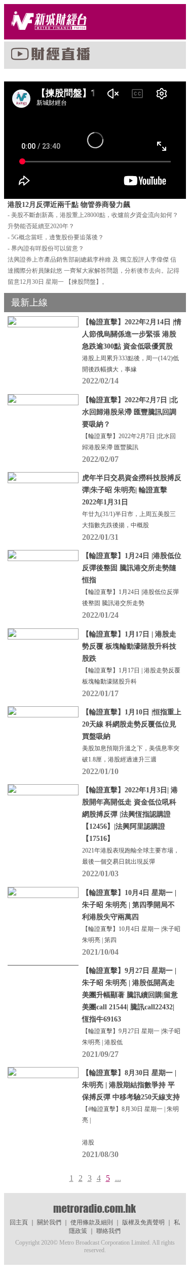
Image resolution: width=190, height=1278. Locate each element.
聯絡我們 (108, 1230)
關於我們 (49, 1222)
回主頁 (19, 1222)
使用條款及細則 (91, 1222)
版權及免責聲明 (143, 1222)
